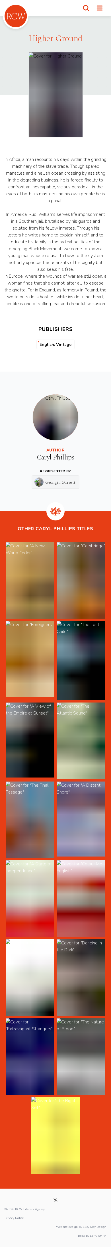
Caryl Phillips (56, 457)
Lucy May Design (94, 1226)
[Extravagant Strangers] (30, 1056)
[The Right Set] (55, 1135)
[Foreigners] (30, 660)
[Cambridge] (81, 580)
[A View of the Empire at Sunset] (30, 740)
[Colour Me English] (81, 898)
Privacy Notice (14, 1218)
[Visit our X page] (55, 1200)
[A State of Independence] (30, 898)
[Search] (86, 8)
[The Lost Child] (81, 660)
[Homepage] (16, 16)
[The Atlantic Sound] (81, 740)
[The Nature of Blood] (81, 1056)
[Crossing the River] (30, 977)
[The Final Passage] (30, 819)
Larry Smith (98, 1235)
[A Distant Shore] (81, 819)
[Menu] (99, 8)
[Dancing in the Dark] (81, 977)
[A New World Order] (30, 580)
